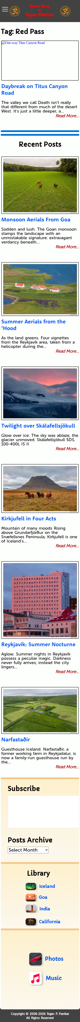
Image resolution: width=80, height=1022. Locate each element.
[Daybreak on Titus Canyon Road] (40, 61)
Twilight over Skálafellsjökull (38, 425)
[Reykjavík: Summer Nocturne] (40, 600)
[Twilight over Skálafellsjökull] (40, 393)
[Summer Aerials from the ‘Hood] (40, 289)
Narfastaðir (15, 739)
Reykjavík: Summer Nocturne (38, 644)
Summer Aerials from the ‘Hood (33, 325)
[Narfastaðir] (40, 710)
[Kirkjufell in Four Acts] (40, 488)
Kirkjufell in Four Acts (28, 518)
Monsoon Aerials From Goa (35, 219)
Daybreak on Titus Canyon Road (34, 89)
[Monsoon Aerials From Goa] (40, 185)
